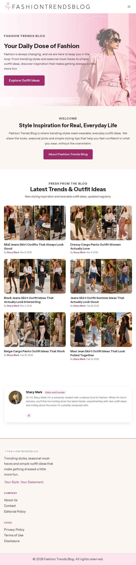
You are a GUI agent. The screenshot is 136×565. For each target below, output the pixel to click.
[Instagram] (29, 415)
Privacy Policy (14, 530)
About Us (10, 500)
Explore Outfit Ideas (24, 80)
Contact (10, 506)
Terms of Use (13, 535)
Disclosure (12, 541)
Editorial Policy (15, 511)
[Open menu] (129, 6)
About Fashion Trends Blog (68, 154)
